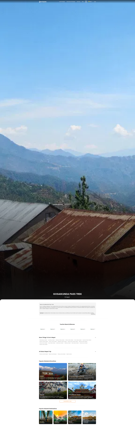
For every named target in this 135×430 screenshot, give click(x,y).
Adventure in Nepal (59, 342)
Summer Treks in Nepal (87, 339)
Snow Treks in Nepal (77, 339)
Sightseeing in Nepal (43, 339)
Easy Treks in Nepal (51, 342)
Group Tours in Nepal (43, 342)
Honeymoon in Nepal (83, 342)
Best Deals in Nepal (75, 342)
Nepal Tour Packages (53, 354)
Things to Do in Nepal (61, 354)
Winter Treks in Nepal (69, 339)
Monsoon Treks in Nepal (60, 339)
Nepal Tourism (69, 354)
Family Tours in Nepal (43, 344)
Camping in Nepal (51, 339)
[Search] (86, 2)
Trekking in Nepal (67, 342)
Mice (83, 1)
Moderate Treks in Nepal (62, 341)
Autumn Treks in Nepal (44, 341)
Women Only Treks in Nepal (73, 341)
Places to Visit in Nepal (44, 354)
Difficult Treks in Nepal (83, 341)
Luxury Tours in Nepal (53, 341)
